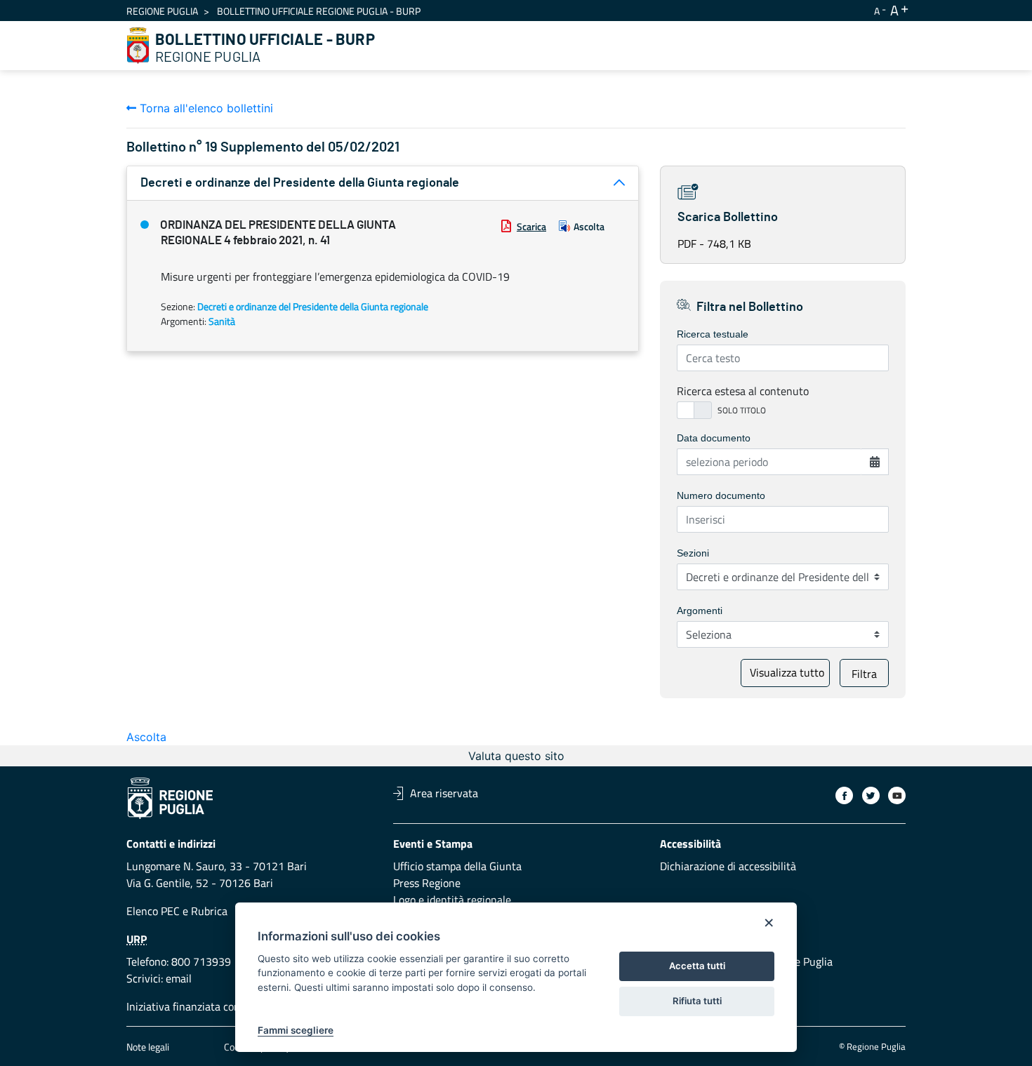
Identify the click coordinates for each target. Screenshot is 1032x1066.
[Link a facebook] (844, 795)
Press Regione (427, 882)
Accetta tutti (697, 965)
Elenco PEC (153, 910)
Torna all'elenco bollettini (204, 108)
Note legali (147, 1046)
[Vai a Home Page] (138, 45)
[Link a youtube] (897, 795)
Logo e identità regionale (452, 899)
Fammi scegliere (295, 1030)
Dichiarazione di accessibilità (728, 866)
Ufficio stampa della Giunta (457, 866)
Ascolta (589, 226)
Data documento (713, 438)
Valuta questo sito (516, 756)
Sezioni (693, 553)
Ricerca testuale (712, 334)
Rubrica (209, 910)
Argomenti (699, 610)
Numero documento (721, 495)
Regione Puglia (162, 11)
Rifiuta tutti (697, 1000)
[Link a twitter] (871, 795)
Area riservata (444, 793)
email (179, 978)
